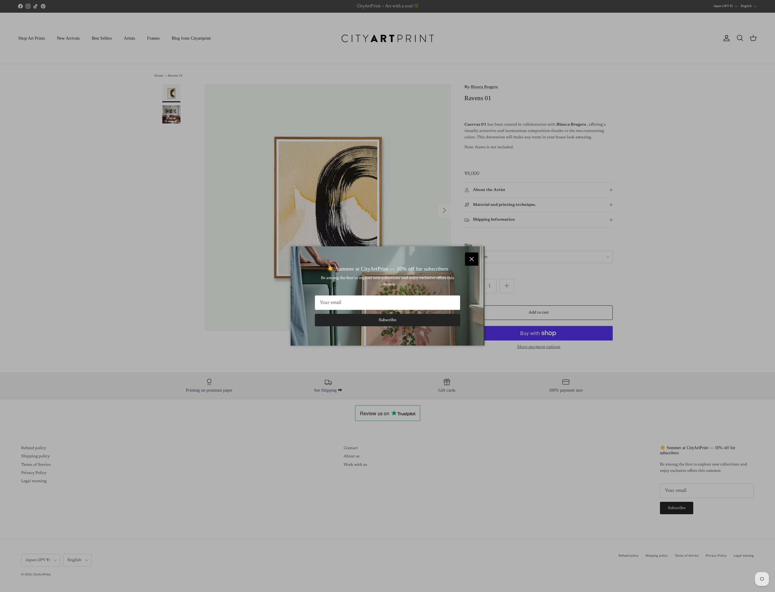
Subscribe (387, 320)
